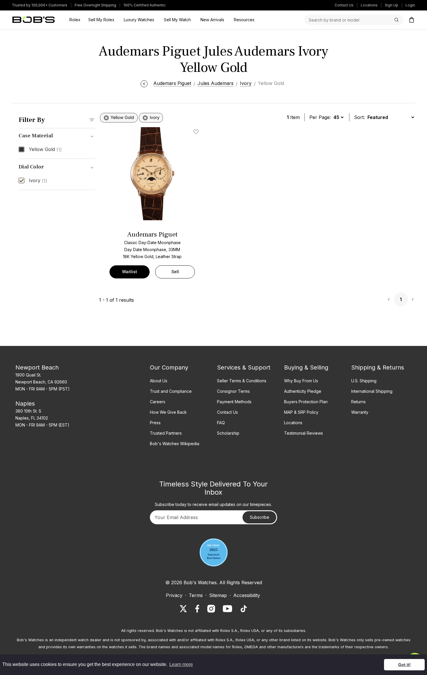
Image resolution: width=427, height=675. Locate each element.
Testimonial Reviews (303, 433)
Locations (369, 5)
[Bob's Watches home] (33, 20)
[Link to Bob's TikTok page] (243, 608)
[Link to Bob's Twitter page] (183, 608)
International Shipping (371, 391)
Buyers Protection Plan (306, 401)
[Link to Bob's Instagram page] (211, 608)
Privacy (174, 595)
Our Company (169, 367)
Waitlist (129, 271)
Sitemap (218, 595)
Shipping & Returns (377, 367)
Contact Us (344, 5)
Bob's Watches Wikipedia (174, 443)
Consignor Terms (233, 391)
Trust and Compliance (171, 391)
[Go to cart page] (411, 19)
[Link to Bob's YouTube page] (227, 608)
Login (410, 5)
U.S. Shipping (363, 380)
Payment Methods (234, 401)
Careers (157, 401)
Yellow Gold (45, 149)
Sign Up (391, 5)
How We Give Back (168, 412)
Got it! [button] (404, 664)
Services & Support (243, 367)
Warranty (359, 412)
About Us (158, 380)
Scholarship (228, 433)
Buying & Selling (306, 367)
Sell (175, 271)
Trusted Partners (166, 433)
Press (155, 422)
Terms (196, 595)
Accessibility (246, 595)
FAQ (221, 422)
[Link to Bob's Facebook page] (197, 608)
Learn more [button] (181, 664)
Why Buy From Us (301, 380)
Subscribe (259, 517)
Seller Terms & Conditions (241, 380)
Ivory (38, 180)
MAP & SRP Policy (301, 412)
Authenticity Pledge (302, 391)
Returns (358, 401)
